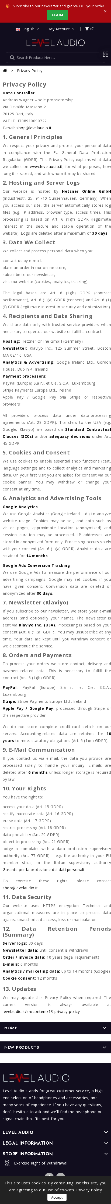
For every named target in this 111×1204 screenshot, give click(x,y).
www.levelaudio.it (46, 166)
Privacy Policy (89, 1189)
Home (10, 1028)
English (28, 28)
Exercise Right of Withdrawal (40, 1163)
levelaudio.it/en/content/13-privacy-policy (41, 1011)
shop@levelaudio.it (33, 127)
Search (95, 57)
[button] (89, 28)
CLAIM (57, 14)
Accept (57, 1197)
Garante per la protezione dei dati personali (43, 869)
